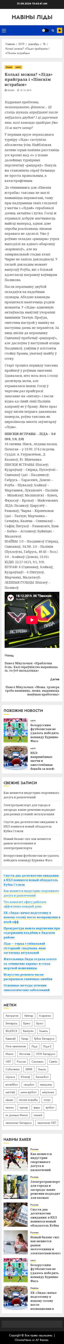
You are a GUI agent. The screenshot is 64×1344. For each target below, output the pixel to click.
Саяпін (53, 1062)
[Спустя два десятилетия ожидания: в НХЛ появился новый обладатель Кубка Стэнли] (16, 1214)
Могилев (24, 1054)
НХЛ (8, 1062)
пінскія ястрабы (28, 1100)
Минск (10, 1054)
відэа (9, 67)
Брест (26, 1023)
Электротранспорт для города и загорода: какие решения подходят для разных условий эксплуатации (29, 809)
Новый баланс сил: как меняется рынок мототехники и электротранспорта (27, 843)
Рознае (34, 1149)
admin (11, 90)
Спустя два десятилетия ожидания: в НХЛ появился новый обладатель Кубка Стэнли (30, 826)
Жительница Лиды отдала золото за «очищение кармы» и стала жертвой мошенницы (30, 963)
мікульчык (48, 1092)
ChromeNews (23, 1340)
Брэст (39, 1023)
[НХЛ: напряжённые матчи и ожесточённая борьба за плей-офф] (16, 758)
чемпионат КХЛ (46, 1123)
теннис (10, 1107)
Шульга (10, 1077)
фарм (37, 1107)
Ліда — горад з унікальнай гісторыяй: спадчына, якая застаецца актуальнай (25, 948)
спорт (47, 1100)
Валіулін (28, 1031)
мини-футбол (28, 1092)
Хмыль (42, 1069)
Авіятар (28, 1016)
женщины (46, 1085)
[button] (4, 30)
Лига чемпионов (16, 1046)
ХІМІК (28, 1069)
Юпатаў (25, 1077)
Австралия (12, 1016)
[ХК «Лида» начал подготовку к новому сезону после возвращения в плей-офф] (16, 1298)
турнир (24, 1107)
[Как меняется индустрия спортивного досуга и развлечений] (16, 1159)
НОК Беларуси (45, 1054)
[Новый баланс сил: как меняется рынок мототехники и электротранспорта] (16, 1242)
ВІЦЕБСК (11, 1031)
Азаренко (45, 1016)
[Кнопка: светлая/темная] (45, 30)
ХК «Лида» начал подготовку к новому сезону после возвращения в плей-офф (32, 917)
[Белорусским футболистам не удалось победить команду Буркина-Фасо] (16, 730)
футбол (50, 1107)
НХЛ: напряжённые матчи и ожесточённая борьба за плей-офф (42, 763)
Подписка (59, 30)
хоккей (38, 1115)
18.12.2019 (26, 90)
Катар (24, 1039)
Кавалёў (11, 1039)
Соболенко (13, 1069)
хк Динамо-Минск (17, 1115)
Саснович (37, 1062)
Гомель (43, 1031)
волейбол (12, 1085)
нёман (9, 1100)
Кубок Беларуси (44, 1039)
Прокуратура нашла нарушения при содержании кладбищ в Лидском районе (32, 932)
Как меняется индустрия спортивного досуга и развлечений (31, 795)
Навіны (34, 1288)
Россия (21, 1062)
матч (18, 67)
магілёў (10, 1092)
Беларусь (11, 1023)
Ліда (34, 1046)
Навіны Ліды (32, 17)
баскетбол (42, 1077)
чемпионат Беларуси (19, 1123)
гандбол (29, 1085)
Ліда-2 (47, 1046)
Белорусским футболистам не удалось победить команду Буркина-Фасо (44, 733)
